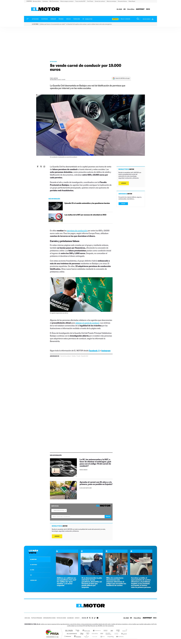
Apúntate (57, 536)
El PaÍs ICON (94, 636)
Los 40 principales (78, 631)
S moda (102, 636)
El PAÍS (69, 631)
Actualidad (35, 19)
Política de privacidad (36, 618)
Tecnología (76, 19)
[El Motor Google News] (97, 618)
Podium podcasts (86, 636)
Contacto (77, 618)
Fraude (78, 356)
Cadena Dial (101, 633)
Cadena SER (105, 631)
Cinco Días (94, 633)
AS (31, 575)
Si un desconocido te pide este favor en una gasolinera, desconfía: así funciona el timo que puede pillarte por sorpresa (92, 582)
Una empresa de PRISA (52, 632)
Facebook (93, 350)
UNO (81, 633)
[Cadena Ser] (148, 9)
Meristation (119, 636)
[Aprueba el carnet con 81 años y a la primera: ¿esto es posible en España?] (63, 490)
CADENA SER (33, 580)
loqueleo (110, 636)
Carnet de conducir (100, 1)
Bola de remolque (111, 1)
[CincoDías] (130, 9)
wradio (87, 633)
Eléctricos (44, 19)
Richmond (68, 636)
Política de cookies (61, 618)
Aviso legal (27, 618)
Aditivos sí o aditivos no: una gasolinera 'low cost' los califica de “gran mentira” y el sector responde (66, 581)
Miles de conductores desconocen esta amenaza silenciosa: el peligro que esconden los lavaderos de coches (116, 581)
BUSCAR (123, 203)
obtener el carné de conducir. (87, 323)
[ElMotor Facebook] (87, 618)
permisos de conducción (77, 230)
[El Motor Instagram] (92, 618)
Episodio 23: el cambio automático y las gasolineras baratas (87, 203)
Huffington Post (71, 633)
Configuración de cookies (49, 618)
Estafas (74, 356)
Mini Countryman (54, 1)
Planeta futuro (115, 633)
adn (117, 631)
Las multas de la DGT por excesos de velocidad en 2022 (85, 215)
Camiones (45, 1)
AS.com (111, 631)
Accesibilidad (70, 618)
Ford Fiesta (90, 1)
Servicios (115, 19)
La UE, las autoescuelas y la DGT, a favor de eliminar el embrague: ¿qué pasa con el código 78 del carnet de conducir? (95, 462)
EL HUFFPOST (33, 564)
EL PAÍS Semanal (109, 633)
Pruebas (61, 19)
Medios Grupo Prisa (52, 637)
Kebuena (122, 633)
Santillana (87, 631)
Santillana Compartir (97, 631)
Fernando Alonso (122, 1)
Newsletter (88, 19)
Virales (68, 19)
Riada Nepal (132, 1)
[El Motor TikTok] (94, 618)
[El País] (119, 9)
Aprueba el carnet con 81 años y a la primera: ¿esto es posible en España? (96, 483)
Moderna (77, 636)
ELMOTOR (33, 559)
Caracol (124, 631)
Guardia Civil (84, 356)
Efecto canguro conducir (67, 1)
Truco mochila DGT (80, 1)
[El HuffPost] (140, 9)
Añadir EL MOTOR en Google (122, 78)
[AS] (124, 9)
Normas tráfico (37, 1)
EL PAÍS (32, 569)
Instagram (105, 350)
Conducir (53, 19)
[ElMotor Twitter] (90, 618)
